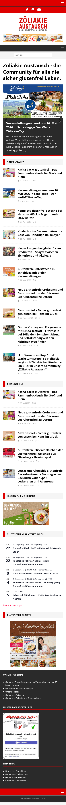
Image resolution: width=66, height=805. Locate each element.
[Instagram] (33, 10)
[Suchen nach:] (33, 54)
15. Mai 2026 (25, 180)
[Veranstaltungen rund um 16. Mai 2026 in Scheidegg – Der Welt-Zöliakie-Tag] (33, 101)
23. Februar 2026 (26, 318)
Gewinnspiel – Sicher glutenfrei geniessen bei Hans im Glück (39, 311)
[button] (61, 3)
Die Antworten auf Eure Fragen (19, 688)
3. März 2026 (25, 301)
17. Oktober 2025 (27, 485)
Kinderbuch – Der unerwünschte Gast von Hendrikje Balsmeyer (40, 233)
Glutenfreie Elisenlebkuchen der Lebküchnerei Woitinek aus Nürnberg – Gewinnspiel (40, 453)
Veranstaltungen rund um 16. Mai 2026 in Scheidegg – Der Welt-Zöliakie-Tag (31, 127)
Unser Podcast (12, 691)
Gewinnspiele (15, 383)
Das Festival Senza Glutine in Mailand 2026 (35, 573)
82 (35, 180)
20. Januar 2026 (26, 373)
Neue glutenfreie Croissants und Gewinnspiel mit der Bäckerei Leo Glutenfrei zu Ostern (40, 293)
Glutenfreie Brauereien (15, 780)
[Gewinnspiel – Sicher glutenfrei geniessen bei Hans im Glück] (9, 313)
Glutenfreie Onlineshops (16, 774)
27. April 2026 (25, 222)
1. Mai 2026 (24, 201)
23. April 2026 (25, 239)
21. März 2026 (25, 280)
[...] (24, 150)
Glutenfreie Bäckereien (15, 777)
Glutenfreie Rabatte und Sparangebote (23, 698)
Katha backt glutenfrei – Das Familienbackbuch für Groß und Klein (40, 173)
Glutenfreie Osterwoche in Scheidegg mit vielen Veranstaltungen (36, 272)
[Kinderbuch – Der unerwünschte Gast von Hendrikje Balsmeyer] (9, 234)
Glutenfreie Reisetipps (15, 694)
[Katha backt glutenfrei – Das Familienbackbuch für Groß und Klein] (9, 172)
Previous (7, 120)
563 (39, 318)
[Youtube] (39, 10)
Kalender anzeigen (12, 605)
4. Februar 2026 (26, 345)
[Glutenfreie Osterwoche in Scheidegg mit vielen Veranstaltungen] (9, 271)
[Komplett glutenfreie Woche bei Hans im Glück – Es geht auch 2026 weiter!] (9, 213)
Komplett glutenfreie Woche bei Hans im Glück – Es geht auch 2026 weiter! (40, 214)
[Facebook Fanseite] (27, 10)
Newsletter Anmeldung (15, 771)
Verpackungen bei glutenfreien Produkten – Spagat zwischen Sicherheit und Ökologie (39, 251)
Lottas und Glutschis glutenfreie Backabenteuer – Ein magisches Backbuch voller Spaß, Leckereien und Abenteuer (40, 476)
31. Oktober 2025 (27, 461)
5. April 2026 (25, 259)
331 (35, 301)
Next (59, 120)
